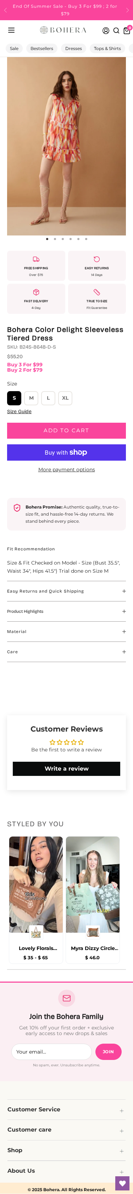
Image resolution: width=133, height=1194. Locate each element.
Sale (14, 48)
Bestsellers (42, 48)
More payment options (66, 469)
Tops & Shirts (107, 48)
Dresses (73, 48)
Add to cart (66, 430)
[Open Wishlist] (122, 1183)
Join (108, 1051)
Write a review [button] (67, 768)
